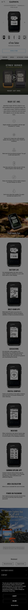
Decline (15, 601)
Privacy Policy (12, 591)
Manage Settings (14, 605)
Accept (15, 596)
